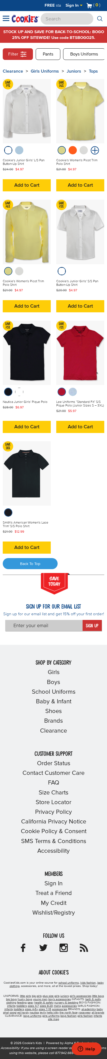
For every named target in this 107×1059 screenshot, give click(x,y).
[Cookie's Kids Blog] (84, 950)
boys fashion (68, 1016)
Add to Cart (27, 185)
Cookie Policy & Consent (53, 831)
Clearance (13, 71)
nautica (34, 1012)
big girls (37, 996)
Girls (54, 672)
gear (30, 1002)
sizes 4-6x (31, 1009)
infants (11, 1006)
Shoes (53, 711)
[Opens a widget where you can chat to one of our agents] (86, 1049)
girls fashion (85, 1016)
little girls (25, 996)
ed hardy (23, 1012)
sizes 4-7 (33, 1006)
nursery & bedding (66, 1002)
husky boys (25, 999)
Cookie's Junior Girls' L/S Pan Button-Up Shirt (23, 162)
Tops (93, 71)
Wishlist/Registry (53, 913)
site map (53, 1019)
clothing (11, 1002)
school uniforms (68, 982)
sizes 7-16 (45, 1009)
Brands (53, 721)
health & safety (44, 1002)
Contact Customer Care (53, 773)
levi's (43, 1012)
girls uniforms (51, 1016)
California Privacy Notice (53, 822)
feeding (22, 1002)
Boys (53, 682)
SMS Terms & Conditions (53, 841)
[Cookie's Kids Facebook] (23, 950)
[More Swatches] (94, 150)
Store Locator (53, 802)
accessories (69, 1006)
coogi (13, 1012)
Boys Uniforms (84, 54)
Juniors (74, 71)
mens (57, 1006)
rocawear (84, 1012)
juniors (64, 996)
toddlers (21, 1006)
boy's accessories (59, 999)
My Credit (53, 903)
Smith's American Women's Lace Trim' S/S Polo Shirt (25, 524)
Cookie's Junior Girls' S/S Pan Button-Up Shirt (77, 283)
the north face (69, 1012)
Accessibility (53, 851)
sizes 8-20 (46, 1006)
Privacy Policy (53, 812)
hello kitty (53, 1012)
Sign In (73, 5)
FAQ (53, 783)
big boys (11, 999)
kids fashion (88, 982)
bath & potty (93, 999)
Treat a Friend (53, 893)
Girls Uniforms (45, 71)
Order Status (53, 763)
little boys (98, 996)
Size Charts (53, 793)
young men (40, 999)
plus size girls (51, 996)
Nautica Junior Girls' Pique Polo (25, 402)
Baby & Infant (53, 702)
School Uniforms (53, 692)
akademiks (88, 1009)
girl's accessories (80, 996)
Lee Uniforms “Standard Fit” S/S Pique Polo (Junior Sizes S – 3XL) (80, 403)
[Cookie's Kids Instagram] (64, 950)
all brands (98, 1012)
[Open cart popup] (102, 5)
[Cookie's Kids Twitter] (43, 950)
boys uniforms (32, 1016)
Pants (48, 54)
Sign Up (92, 626)
